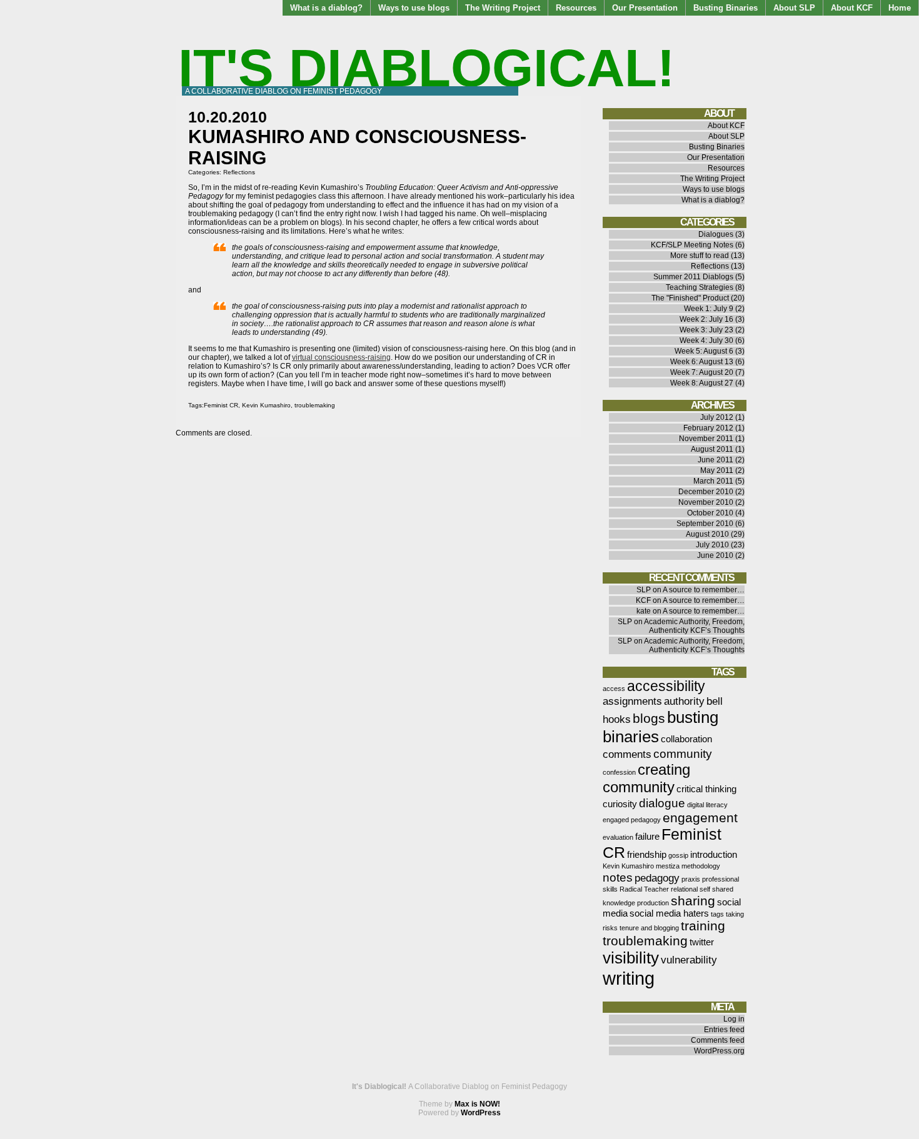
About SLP (794, 7)
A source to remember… (704, 589)
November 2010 (705, 502)
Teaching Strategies (699, 287)
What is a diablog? (326, 7)
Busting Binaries (725, 7)
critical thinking (706, 789)
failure (647, 837)
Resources (576, 7)
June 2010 (715, 555)
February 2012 (708, 428)
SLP (643, 589)
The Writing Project (502, 7)
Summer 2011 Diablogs (693, 276)
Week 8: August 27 (701, 383)
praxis (690, 879)
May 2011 (716, 470)
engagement (700, 817)
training (703, 925)
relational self (690, 889)
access (614, 688)
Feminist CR (221, 405)
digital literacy (707, 804)
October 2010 (710, 513)
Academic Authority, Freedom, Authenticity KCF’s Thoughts (694, 626)
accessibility (666, 686)
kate (643, 611)
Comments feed (718, 1040)
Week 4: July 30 (706, 340)
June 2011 (715, 459)
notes (618, 877)
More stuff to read (699, 255)
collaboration (686, 739)
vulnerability (689, 959)
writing (629, 978)
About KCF (852, 7)
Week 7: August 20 (701, 372)
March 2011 (713, 481)
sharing (693, 900)
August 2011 (712, 449)
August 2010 (707, 534)
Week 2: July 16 (706, 319)
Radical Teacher (644, 889)
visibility (631, 957)
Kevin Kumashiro (266, 405)
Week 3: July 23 (706, 330)
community (682, 753)
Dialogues (715, 234)
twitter (702, 942)
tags (717, 914)
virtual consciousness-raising (341, 357)
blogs (649, 718)
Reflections (239, 172)
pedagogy (657, 878)
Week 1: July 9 (708, 308)
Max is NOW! (477, 1104)
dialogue (662, 803)
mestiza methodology (688, 866)
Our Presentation (645, 7)
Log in (734, 1019)
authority (684, 701)
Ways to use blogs (413, 7)
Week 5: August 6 (704, 351)
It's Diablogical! (426, 67)
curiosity (620, 804)
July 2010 (712, 544)
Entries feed (724, 1029)
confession (619, 772)
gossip (678, 855)
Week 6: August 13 (701, 361)
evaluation (618, 837)
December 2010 (705, 491)
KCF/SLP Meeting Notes (692, 245)
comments (627, 754)
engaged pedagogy (632, 819)
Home (899, 7)
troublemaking (314, 405)
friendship (646, 855)
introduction (713, 855)
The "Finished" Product (690, 298)
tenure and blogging (649, 928)
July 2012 (716, 417)
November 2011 (706, 438)
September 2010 (704, 523)
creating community (646, 778)
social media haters (669, 913)
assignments (632, 701)
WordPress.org (719, 1051)
